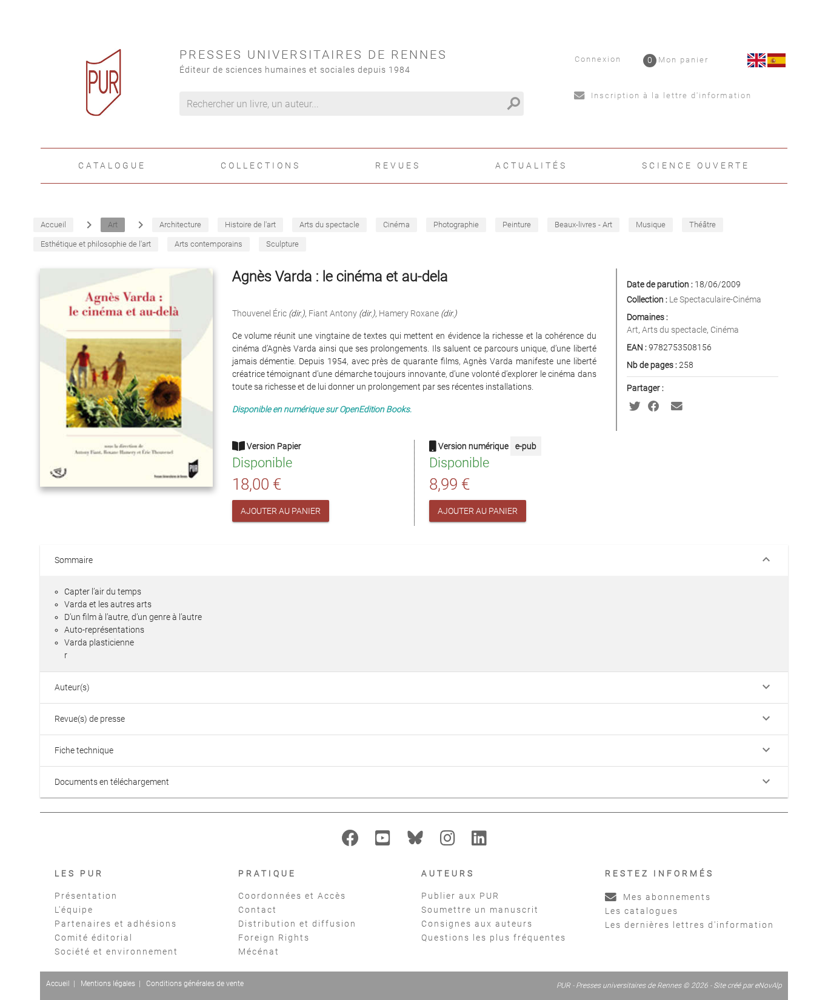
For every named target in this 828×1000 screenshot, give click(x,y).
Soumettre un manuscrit (480, 910)
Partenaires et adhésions (116, 923)
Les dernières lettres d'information (689, 925)
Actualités (531, 165)
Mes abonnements (665, 897)
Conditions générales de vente (195, 983)
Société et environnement (116, 951)
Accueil (58, 983)
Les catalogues (641, 911)
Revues (398, 165)
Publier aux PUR (460, 896)
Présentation (86, 896)
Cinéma (724, 330)
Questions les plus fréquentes (493, 937)
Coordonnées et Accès (292, 896)
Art (632, 330)
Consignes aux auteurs (477, 923)
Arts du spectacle (674, 330)
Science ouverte (696, 165)
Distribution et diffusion (297, 923)
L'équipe (74, 910)
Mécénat (258, 951)
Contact (257, 910)
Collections (261, 165)
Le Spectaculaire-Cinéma (715, 299)
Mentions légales (108, 983)
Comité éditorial (94, 937)
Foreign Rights (274, 937)
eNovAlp (768, 985)
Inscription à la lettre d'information (670, 95)
